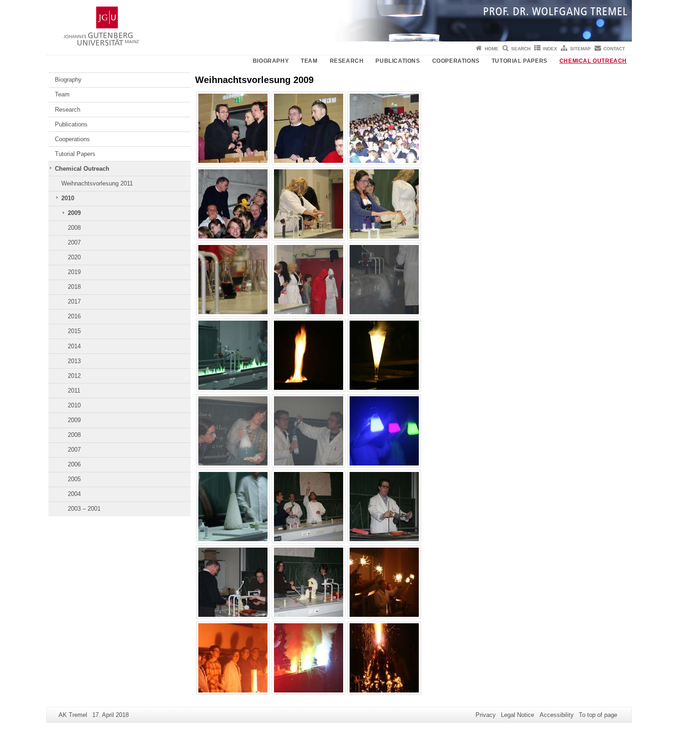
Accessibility (557, 714)
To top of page (598, 714)
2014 (74, 346)
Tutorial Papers (519, 61)
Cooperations (456, 61)
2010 (67, 198)
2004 (74, 493)
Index (550, 48)
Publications (397, 61)
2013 (74, 361)
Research (347, 61)
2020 (74, 257)
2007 (74, 242)
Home (492, 48)
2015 (74, 331)
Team (309, 61)
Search (520, 48)
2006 (74, 464)
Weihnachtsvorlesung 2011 (97, 183)
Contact (614, 48)
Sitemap (580, 48)
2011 (74, 390)
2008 (74, 227)
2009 (74, 212)
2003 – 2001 (84, 508)
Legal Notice (517, 714)
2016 (74, 316)
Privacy (486, 714)
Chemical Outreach (593, 61)
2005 (74, 479)
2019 (74, 272)
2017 (74, 301)
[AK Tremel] (339, 21)
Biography (271, 61)
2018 (74, 286)
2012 (74, 375)
